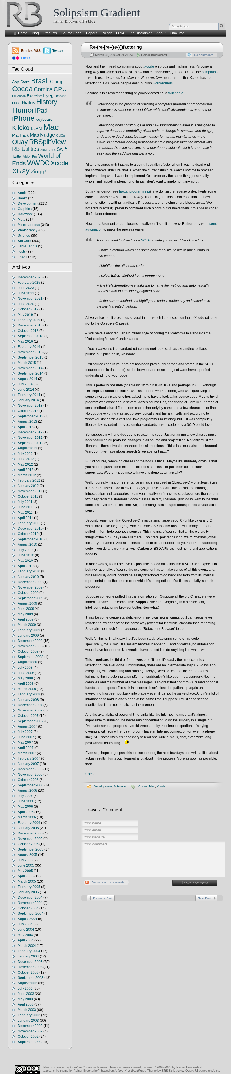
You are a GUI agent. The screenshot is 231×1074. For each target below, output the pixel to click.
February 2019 (29, 320)
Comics (43, 89)
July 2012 (25, 454)
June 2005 (26, 865)
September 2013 (30, 416)
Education (19, 96)
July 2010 (25, 550)
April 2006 (26, 812)
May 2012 (25, 464)
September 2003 (30, 978)
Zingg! (38, 171)
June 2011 (26, 507)
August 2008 (27, 662)
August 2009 (27, 603)
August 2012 (27, 448)
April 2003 (26, 1004)
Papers (91, 33)
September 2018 (30, 336)
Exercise (34, 95)
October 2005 (28, 844)
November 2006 (30, 775)
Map (34, 135)
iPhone (23, 118)
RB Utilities (25, 149)
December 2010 (30, 529)
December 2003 (30, 962)
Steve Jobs (48, 149)
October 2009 (28, 593)
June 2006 (26, 801)
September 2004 (30, 914)
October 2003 (28, 972)
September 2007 (30, 721)
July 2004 (25, 924)
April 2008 (26, 684)
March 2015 (27, 363)
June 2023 (26, 288)
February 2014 (29, 395)
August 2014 (27, 379)
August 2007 (27, 726)
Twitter (107, 33)
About (160, 33)
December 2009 (30, 582)
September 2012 (30, 443)
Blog (35, 33)
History (46, 102)
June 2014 (26, 389)
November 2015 (30, 352)
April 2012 (26, 470)
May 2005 (25, 871)
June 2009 (26, 609)
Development (103, 786)
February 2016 (29, 347)
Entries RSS (31, 51)
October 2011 (28, 496)
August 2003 (27, 983)
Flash (16, 103)
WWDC (38, 163)
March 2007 (27, 753)
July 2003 (25, 988)
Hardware (25, 214)
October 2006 (28, 780)
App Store (21, 82)
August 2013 (27, 422)
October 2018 (28, 331)
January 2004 (28, 956)
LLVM (36, 128)
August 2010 (27, 545)
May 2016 (25, 341)
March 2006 (27, 817)
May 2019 (25, 315)
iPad (41, 110)
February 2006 (29, 823)
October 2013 (28, 411)
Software (120, 786)
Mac (152, 786)
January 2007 (28, 764)
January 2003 (28, 1020)
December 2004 (30, 898)
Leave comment (195, 883)
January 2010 (28, 577)
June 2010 (26, 555)
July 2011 (25, 502)
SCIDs (146, 240)
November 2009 (30, 587)
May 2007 (25, 742)
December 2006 (30, 769)
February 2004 (29, 951)
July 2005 (25, 860)
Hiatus (28, 102)
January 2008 (28, 700)
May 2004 (25, 935)
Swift (62, 149)
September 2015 (30, 357)
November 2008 (30, 646)
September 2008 (30, 657)
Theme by (165, 1070)
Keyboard (44, 119)
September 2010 (30, 539)
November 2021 (30, 299)
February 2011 (29, 523)
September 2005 (30, 849)
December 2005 (30, 833)
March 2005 (27, 881)
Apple (22, 193)
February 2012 (29, 480)
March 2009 (27, 625)
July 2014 (25, 384)
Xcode (149, 66)
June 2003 (26, 994)
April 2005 (26, 876)
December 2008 (30, 641)
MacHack (20, 135)
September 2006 (30, 785)
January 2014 (28, 400)
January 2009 (28, 635)
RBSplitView (47, 142)
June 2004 (26, 930)
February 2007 (29, 758)
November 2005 (30, 839)
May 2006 (25, 807)
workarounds (163, 83)
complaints (210, 72)
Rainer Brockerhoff (154, 55)
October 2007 (28, 716)
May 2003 (25, 999)
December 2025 (30, 277)
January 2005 (28, 892)
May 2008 (25, 678)
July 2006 (25, 796)
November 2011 (30, 491)
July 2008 (25, 668)
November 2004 (30, 903)
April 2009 (26, 619)
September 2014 (30, 373)
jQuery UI (191, 1070)
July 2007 (25, 732)
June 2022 (26, 293)
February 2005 (29, 887)
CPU (60, 89)
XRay (21, 171)
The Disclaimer (140, 33)
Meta (21, 219)
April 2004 (26, 940)
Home (22, 33)
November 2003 (30, 967)
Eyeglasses (54, 95)
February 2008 (29, 694)
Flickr (120, 33)
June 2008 (26, 673)
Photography (27, 230)
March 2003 (27, 1010)
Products (50, 33)
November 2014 (30, 368)
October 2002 (28, 1037)
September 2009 (30, 598)
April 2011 (25, 518)
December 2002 (30, 1026)
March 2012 (27, 475)
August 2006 (27, 791)
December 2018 (30, 325)
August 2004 (27, 919)
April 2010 (26, 566)
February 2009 (29, 630)
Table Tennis (27, 246)
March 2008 (27, 689)
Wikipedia (175, 93)
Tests (22, 252)
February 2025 (29, 283)
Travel (22, 257)
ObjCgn (61, 135)
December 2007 (30, 705)
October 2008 (28, 652)
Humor (23, 110)
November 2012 (30, 438)
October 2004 (28, 908)
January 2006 (28, 828)
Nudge (47, 135)
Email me (177, 33)
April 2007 (26, 748)
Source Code (71, 33)
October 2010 (28, 534)
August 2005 (27, 855)
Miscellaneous (29, 225)
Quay (20, 142)
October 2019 (28, 309)
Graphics (25, 209)
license (88, 1067)
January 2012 (28, 486)
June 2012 (26, 459)
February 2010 (29, 571)
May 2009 (25, 614)
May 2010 (25, 561)
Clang (56, 81)
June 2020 (26, 304)
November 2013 (30, 406)
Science (24, 236)
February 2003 (29, 1015)
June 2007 (26, 737)
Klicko (21, 127)
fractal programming (134, 191)
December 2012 (30, 432)
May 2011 (25, 512)
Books (22, 198)
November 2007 (30, 710)
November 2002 (30, 1031)
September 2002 (30, 1042)
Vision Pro (30, 156)
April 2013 (26, 427)
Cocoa (90, 774)
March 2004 (27, 946)
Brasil (40, 81)
